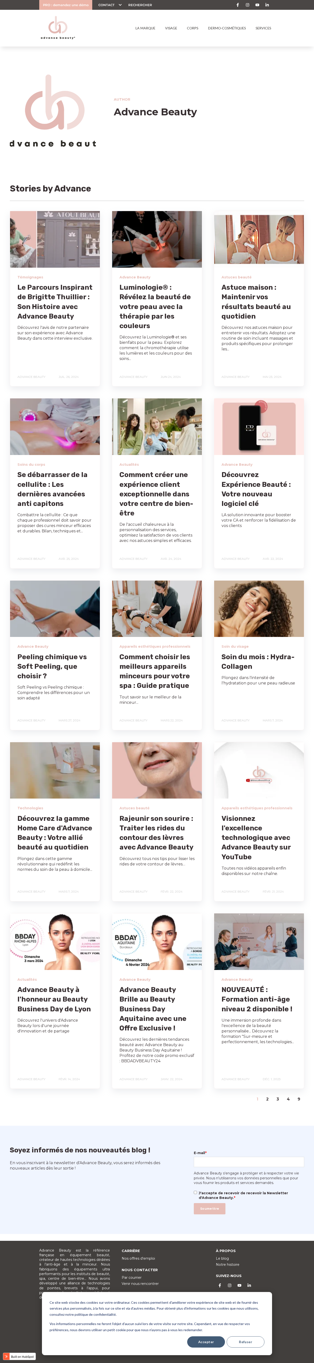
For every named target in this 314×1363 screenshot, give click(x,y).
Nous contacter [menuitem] (140, 1270)
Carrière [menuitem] (131, 1251)
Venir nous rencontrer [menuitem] (140, 1283)
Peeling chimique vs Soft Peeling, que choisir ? (52, 666)
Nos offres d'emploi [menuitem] (138, 1258)
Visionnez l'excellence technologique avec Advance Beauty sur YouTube (256, 837)
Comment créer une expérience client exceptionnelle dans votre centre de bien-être (156, 494)
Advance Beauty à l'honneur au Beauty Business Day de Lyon (54, 999)
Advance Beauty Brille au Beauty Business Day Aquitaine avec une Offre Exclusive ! (152, 1009)
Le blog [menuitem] (222, 1258)
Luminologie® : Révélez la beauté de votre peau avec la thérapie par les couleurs (155, 306)
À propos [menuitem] (226, 1251)
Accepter (206, 1342)
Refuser (245, 1342)
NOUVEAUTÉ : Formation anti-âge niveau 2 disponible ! (257, 999)
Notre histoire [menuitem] (227, 1264)
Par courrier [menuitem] (132, 1277)
